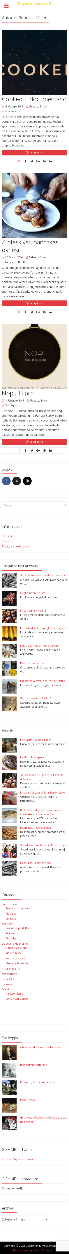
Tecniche (11, 938)
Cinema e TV (12, 111)
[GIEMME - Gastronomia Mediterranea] (34, 3)
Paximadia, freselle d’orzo (35, 827)
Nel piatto (11, 262)
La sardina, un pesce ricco (35, 862)
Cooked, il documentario (34, 99)
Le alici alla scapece (32, 757)
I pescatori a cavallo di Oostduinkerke (42, 680)
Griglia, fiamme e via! (32, 593)
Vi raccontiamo (14, 993)
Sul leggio (11, 405)
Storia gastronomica (18, 908)
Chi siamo (7, 536)
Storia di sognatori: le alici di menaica (42, 575)
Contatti (6, 541)
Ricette (22, 262)
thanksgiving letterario (33, 1064)
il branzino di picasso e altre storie (40, 1047)
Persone (7, 984)
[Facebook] (6, 481)
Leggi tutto (36, 152)
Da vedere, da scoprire (15, 943)
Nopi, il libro (18, 393)
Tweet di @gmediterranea (17, 1159)
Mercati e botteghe (17, 963)
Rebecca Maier (38, 106)
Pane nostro (27, 1099)
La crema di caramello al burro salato (42, 792)
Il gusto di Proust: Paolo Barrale (39, 645)
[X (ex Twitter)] (16, 481)
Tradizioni (11, 913)
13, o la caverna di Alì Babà (36, 698)
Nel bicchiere (9, 973)
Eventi (5, 989)
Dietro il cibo (9, 904)
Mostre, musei (14, 952)
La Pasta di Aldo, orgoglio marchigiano (43, 628)
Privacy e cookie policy (15, 546)
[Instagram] (27, 481)
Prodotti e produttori (18, 928)
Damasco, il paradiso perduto (37, 1082)
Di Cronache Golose (32, 663)
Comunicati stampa (17, 998)
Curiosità (11, 918)
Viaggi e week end (16, 947)
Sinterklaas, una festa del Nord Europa (43, 845)
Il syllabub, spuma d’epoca (35, 739)
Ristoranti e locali (16, 958)
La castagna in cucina (33, 610)
